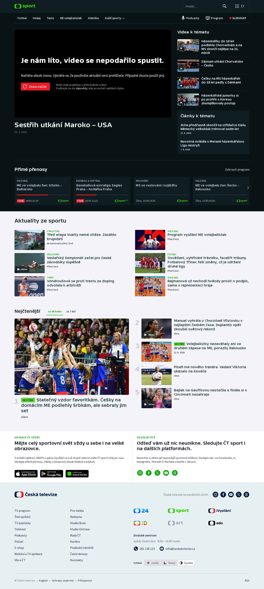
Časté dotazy (78, 554)
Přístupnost (85, 580)
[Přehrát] (181, 48)
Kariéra (75, 541)
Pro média (77, 511)
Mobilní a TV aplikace (28, 554)
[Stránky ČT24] (141, 512)
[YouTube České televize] (231, 494)
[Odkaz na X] (157, 473)
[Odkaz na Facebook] (149, 473)
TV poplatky (22, 523)
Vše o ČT (20, 560)
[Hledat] (224, 6)
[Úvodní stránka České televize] (36, 494)
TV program (22, 511)
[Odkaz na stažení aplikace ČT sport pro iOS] (26, 474)
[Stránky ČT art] (175, 524)
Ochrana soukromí (63, 580)
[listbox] (169, 563)
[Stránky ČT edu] (215, 524)
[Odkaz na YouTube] (166, 473)
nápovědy (81, 88)
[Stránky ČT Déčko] (140, 524)
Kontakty (76, 560)
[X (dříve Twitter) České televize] (239, 494)
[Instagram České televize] (215, 494)
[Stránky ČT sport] (178, 512)
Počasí (18, 541)
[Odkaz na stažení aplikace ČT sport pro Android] (51, 474)
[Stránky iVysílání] (219, 512)
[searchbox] (202, 6)
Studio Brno (78, 523)
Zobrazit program (237, 169)
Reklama (76, 517)
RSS (247, 580)
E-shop (19, 548)
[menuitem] (22, 18)
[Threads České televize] (246, 494)
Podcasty (20, 535)
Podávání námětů (81, 548)
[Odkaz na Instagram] (140, 473)
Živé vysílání (22, 517)
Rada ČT (75, 535)
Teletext (20, 529)
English (43, 580)
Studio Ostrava (80, 529)
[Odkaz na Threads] (175, 473)
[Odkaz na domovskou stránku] (30, 6)
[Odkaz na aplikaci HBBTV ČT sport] (77, 474)
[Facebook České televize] (223, 494)
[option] (153, 563)
